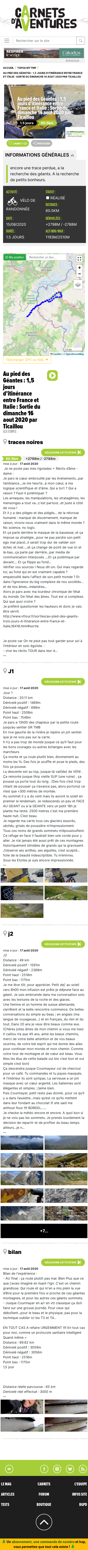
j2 (10, 934)
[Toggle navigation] (6, 41)
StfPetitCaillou (77, 132)
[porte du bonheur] (66, 1213)
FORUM (44, 1494)
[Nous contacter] (7, 1472)
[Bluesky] (68, 1472)
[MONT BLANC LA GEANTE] (22, 1160)
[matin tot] (22, 1143)
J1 (11, 671)
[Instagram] (55, 1472)
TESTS (5, 1505)
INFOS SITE (79, 1494)
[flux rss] (81, 1472)
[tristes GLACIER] (22, 1178)
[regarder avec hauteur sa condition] (66, 1143)
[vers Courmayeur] (66, 1160)
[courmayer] (22, 1195)
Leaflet (57, 354)
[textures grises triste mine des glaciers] (66, 1195)
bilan (14, 1252)
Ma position (16, 257)
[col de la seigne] (66, 875)
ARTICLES (7, 1494)
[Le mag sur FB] (42, 1472)
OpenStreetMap (75, 354)
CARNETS (44, 1484)
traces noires (25, 442)
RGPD (83, 1505)
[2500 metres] (22, 910)
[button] (79, 259)
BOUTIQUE (44, 1505)
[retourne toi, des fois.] (66, 1178)
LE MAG (6, 1484)
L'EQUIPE (80, 1484)
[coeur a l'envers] (22, 1213)
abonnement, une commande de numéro (43, 1542)
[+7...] (44, 1236)
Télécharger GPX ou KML (25, 360)
